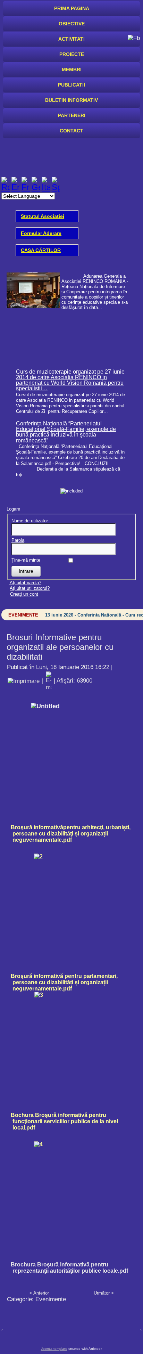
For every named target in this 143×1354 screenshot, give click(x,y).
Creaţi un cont (24, 594)
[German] (36, 187)
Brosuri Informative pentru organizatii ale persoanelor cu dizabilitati (60, 647)
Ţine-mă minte (25, 560)
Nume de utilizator (29, 520)
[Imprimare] (23, 680)
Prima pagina (71, 8)
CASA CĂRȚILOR (41, 250)
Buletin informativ (71, 100)
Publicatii (71, 85)
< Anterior (39, 1293)
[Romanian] (5, 187)
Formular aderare (41, 233)
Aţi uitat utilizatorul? (30, 588)
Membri (72, 69)
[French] (26, 187)
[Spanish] (56, 187)
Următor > (104, 1293)
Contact (71, 130)
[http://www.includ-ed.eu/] (71, 491)
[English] (15, 187)
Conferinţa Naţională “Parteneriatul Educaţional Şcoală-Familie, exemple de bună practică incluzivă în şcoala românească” (66, 432)
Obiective (72, 23)
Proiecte (71, 54)
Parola (17, 540)
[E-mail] (48, 680)
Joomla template (54, 1349)
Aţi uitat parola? (25, 582)
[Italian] (46, 187)
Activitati (71, 39)
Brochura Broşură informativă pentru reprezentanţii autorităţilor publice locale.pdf (69, 1268)
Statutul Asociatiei (42, 216)
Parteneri (71, 115)
